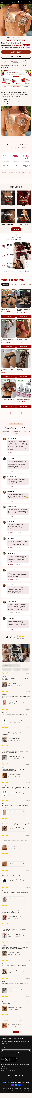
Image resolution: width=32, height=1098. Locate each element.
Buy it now (16, 57)
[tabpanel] (16, 849)
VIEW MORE (16, 413)
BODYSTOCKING (7, 224)
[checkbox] (25, 669)
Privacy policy (25, 1088)
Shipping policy (16, 1090)
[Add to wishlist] (13, 291)
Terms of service (7, 1090)
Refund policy (18, 1088)
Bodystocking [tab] (22, 284)
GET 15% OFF (16, 1052)
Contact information (25, 1090)
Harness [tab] (14, 284)
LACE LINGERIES (7, 206)
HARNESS (23, 224)
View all (16, 229)
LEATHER (23, 206)
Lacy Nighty (10, 1088)
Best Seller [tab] (5, 284)
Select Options (8, 316)
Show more (16, 1032)
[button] (2, 2)
